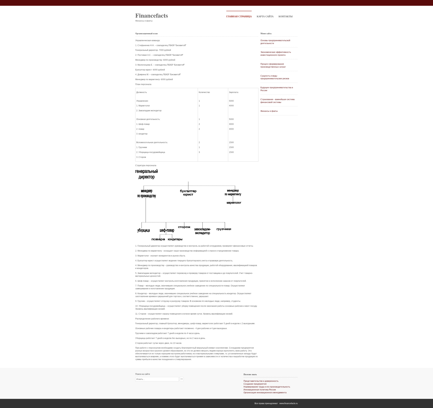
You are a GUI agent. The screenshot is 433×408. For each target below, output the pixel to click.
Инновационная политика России (260, 390)
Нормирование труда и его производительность (267, 387)
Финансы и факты (269, 111)
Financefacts (151, 15)
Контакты (286, 16)
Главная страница (239, 16)
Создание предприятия (255, 384)
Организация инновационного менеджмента (265, 392)
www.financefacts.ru (288, 403)
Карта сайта (265, 16)
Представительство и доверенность (261, 381)
